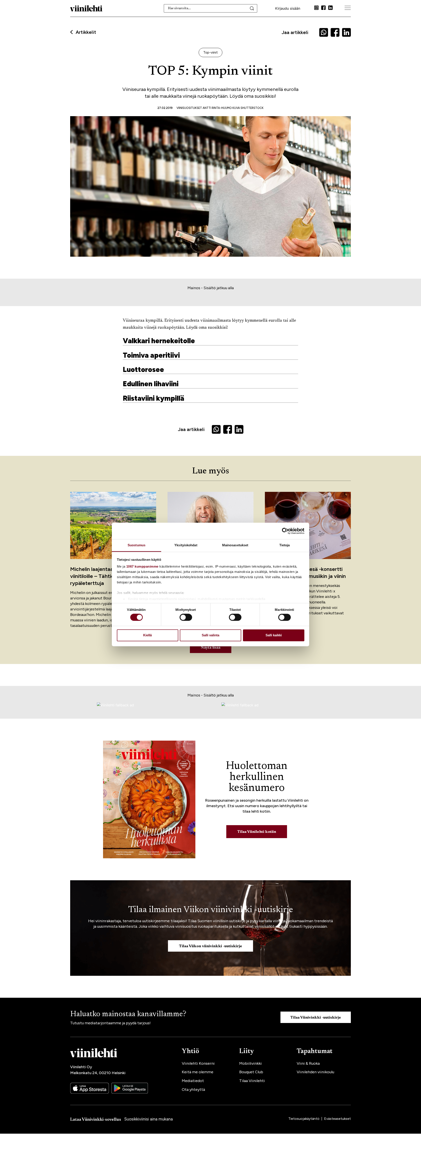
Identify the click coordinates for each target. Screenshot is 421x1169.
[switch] (186, 617)
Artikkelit (86, 32)
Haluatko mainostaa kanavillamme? (128, 1014)
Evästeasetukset (337, 1119)
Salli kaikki (274, 635)
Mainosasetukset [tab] (235, 545)
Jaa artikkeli (295, 32)
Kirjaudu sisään (287, 8)
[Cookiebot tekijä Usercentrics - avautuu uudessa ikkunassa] (285, 531)
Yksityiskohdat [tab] (185, 545)
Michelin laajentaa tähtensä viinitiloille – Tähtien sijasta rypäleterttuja (103, 576)
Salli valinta (210, 635)
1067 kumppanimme (142, 566)
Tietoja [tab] (284, 545)
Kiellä (147, 635)
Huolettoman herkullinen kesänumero (256, 777)
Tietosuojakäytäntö (304, 1119)
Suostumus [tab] (136, 545)
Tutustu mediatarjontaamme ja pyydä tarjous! (110, 1023)
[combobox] (210, 8)
